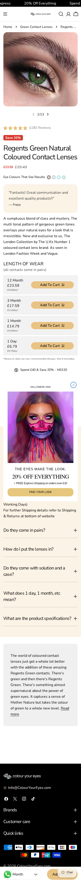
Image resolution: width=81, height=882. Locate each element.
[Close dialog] (73, 385)
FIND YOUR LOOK (40, 492)
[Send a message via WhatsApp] (7, 874)
